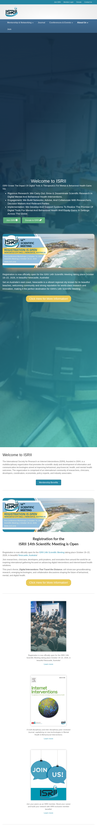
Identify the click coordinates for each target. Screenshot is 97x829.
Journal (41, 23)
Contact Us (88, 2)
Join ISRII (57, 2)
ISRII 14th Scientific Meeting (58, 274)
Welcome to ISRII (17, 455)
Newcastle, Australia (38, 277)
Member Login (69, 2)
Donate (78, 2)
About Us (81, 23)
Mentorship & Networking (19, 23)
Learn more (48, 664)
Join (9, 29)
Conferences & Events (60, 23)
